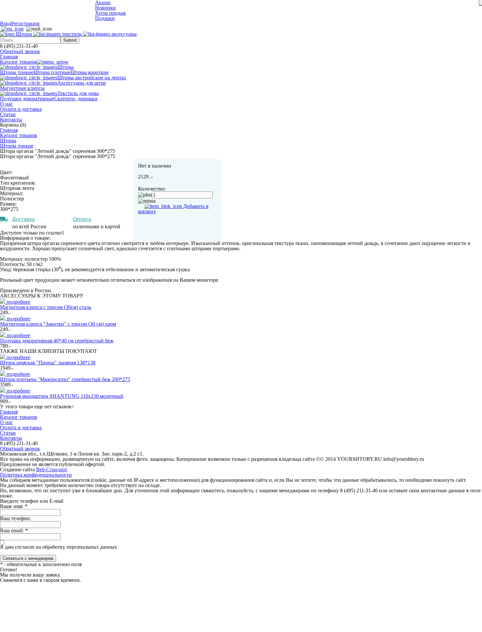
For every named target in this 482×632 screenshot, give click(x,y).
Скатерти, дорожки (75, 98)
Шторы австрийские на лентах (91, 77)
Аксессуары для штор (81, 83)
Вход (5, 23)
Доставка (23, 219)
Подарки (105, 18)
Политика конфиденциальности (36, 475)
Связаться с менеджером (28, 558)
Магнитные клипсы (22, 88)
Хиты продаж (110, 13)
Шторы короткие (89, 72)
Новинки (105, 7)
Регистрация (25, 23)
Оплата (82, 219)
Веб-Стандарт (51, 469)
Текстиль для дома (78, 93)
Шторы (65, 67)
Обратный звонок (20, 51)
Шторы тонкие (16, 72)
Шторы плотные (51, 72)
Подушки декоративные (27, 98)
